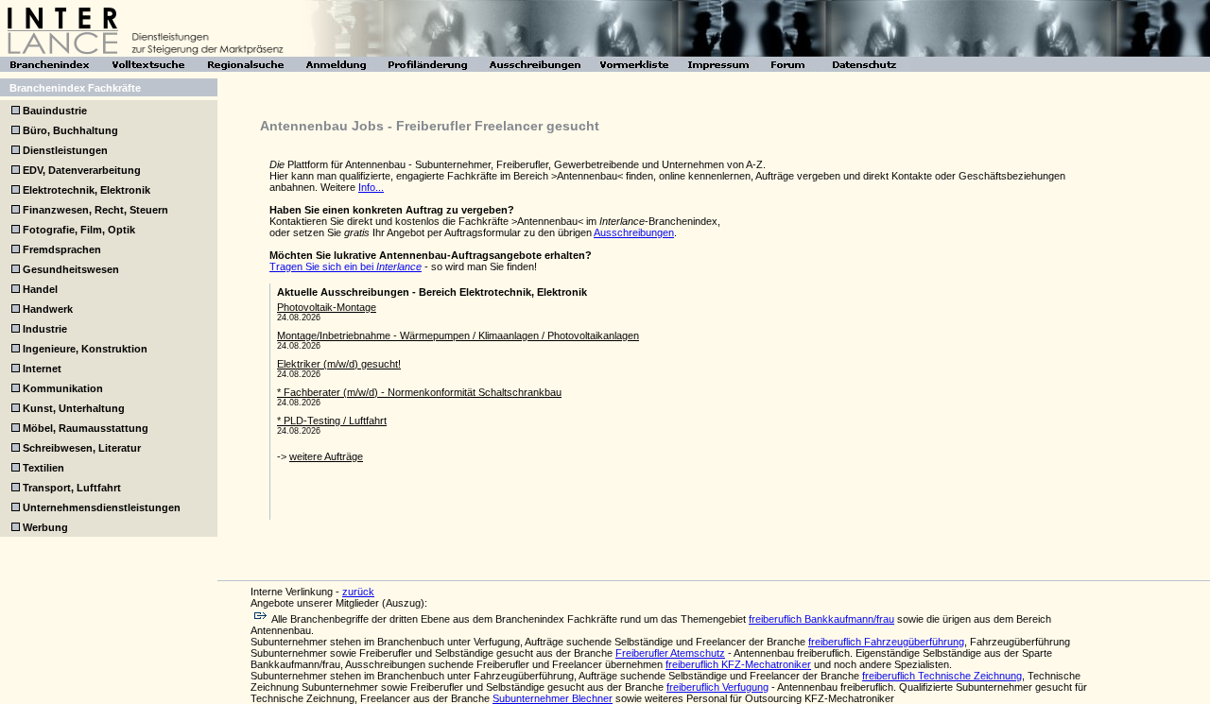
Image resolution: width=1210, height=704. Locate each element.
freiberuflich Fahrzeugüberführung (886, 641)
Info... (371, 187)
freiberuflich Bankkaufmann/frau (821, 619)
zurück (358, 591)
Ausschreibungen (634, 232)
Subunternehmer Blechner (553, 698)
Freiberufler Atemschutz (670, 653)
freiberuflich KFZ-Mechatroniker (738, 664)
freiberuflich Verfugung (717, 687)
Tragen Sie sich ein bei (345, 266)
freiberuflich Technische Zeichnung (942, 675)
